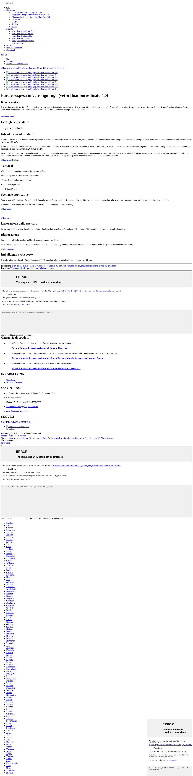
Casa (8, 8)
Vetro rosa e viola (19, 43)
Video (14, 26)
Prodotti (9, 29)
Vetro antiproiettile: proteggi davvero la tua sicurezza (32, 268)
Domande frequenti (14, 48)
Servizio (15, 24)
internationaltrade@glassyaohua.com (22, 406)
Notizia (9, 45)
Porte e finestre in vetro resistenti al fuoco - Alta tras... (40, 348)
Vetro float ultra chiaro (21, 38)
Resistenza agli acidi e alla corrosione (63, 438)
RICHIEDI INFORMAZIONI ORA (16, 422)
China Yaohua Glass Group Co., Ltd (27, 12)
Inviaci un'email (7, 116)
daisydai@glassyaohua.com (18, 411)
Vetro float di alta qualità (22, 36)
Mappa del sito (7, 436)
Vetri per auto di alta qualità (23, 41)
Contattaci (10, 50)
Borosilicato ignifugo (38, 438)
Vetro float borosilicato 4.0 (22, 33)
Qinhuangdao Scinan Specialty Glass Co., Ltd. (31, 17)
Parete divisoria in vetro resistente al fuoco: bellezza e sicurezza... (46, 368)
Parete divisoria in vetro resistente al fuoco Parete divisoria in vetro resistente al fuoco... (58, 358)
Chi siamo (10, 10)
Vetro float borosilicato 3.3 (22, 31)
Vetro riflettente (107, 438)
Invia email (5, 443)
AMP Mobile (20, 436)
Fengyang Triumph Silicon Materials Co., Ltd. (31, 15)
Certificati (16, 19)
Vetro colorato (7, 438)
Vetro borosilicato (21, 438)
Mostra (14, 22)
